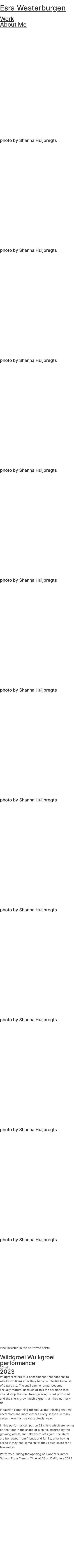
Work (7, 18)
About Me (13, 24)
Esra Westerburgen (33, 7)
